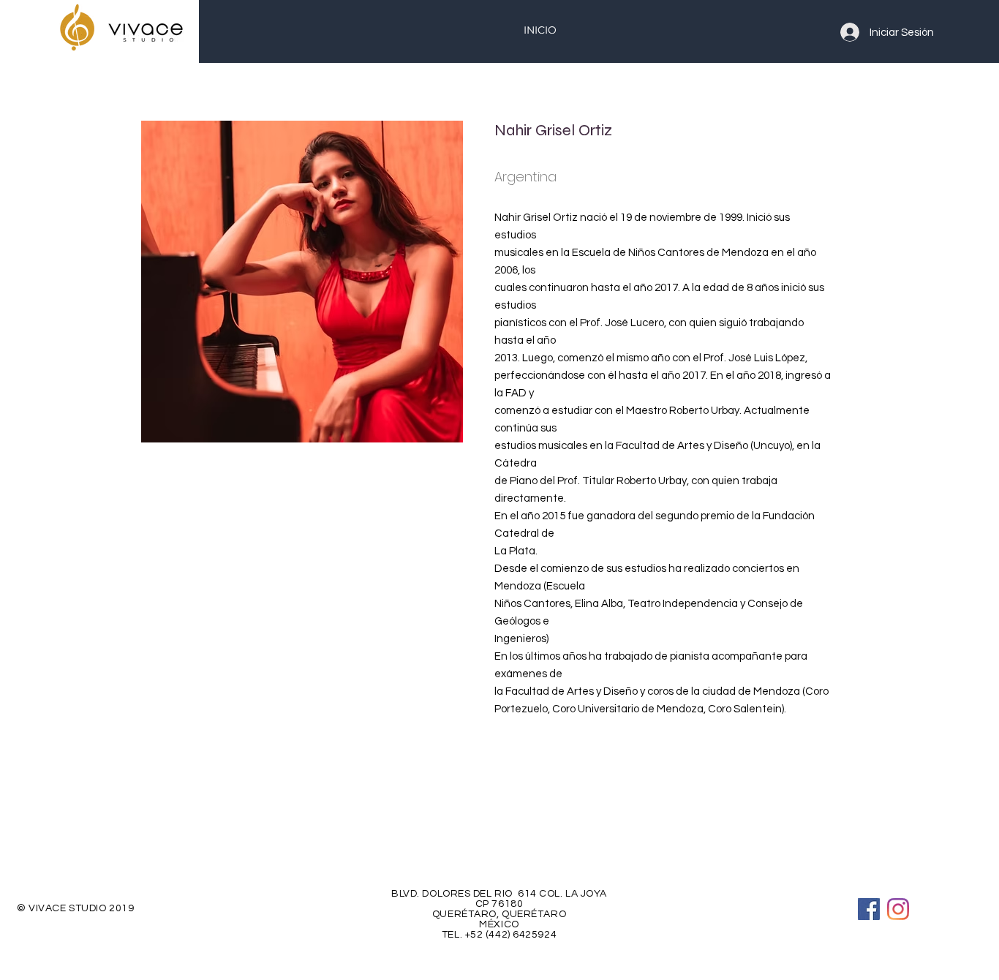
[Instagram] (898, 909)
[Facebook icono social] (869, 909)
